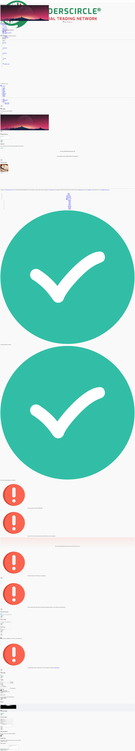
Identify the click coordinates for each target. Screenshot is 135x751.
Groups (5, 58)
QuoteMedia (89, 189)
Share (2, 615)
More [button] (3, 101)
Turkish (4, 96)
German (4, 91)
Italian (4, 92)
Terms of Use (7, 103)
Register (6, 36)
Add (1, 692)
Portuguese (4, 93)
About (4, 99)
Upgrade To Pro (56, 667)
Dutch (4, 89)
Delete (2, 734)
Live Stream (4, 686)
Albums (5, 42)
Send (1, 140)
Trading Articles (68, 198)
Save (1, 172)
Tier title (11, 681)
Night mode (7, 37)
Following (5, 47)
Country (1, 721)
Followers (5, 53)
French (4, 90)
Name (1, 719)
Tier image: (2, 689)
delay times (51, 189)
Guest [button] (3, 34)
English (4, 87)
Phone (1, 720)
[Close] (1, 106)
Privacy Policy (7, 102)
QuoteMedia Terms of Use (105, 189)
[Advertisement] (34, 75)
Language (69, 199)
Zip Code (2, 723)
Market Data (80, 189)
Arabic (4, 88)
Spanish (4, 95)
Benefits (1, 684)
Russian (4, 94)
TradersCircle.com (10, 189)
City (1, 722)
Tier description (12, 688)
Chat (2, 685)
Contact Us (68, 195)
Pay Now (2, 713)
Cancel (2, 741)
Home (69, 193)
